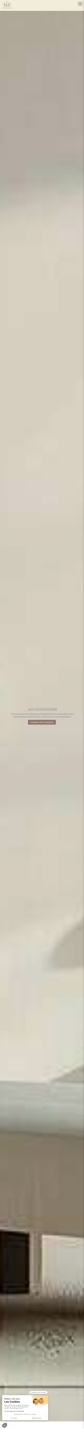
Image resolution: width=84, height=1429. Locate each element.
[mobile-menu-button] (80, 4)
